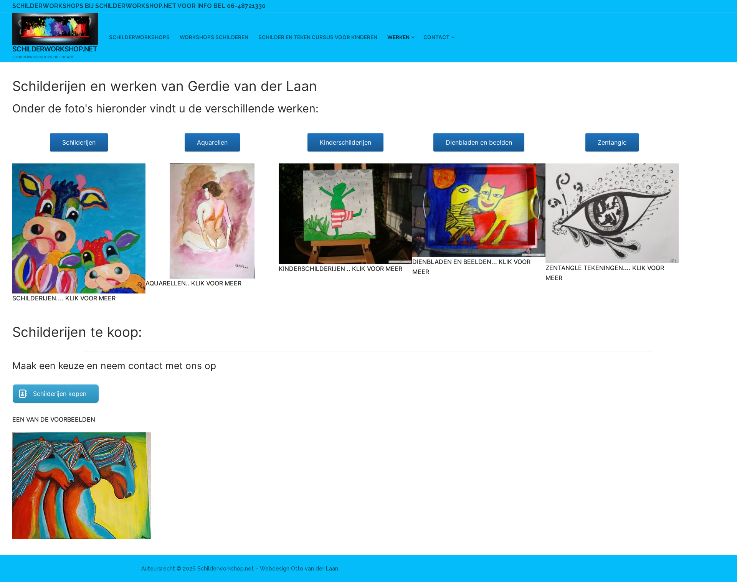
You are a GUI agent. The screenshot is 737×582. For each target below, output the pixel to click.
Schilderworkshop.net (54, 49)
